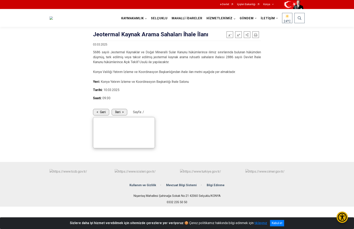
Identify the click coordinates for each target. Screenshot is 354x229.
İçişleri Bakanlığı (246, 4)
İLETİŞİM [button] (268, 18)
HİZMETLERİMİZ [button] (219, 18)
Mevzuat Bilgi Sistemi (181, 185)
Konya (266, 4)
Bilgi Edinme (216, 185)
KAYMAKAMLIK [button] (132, 18)
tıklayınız (260, 223)
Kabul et (277, 223)
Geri (103, 112)
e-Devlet (224, 4)
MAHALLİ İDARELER (187, 18)
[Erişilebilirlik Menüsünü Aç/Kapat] (342, 217)
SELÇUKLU (159, 18)
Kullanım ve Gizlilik (142, 185)
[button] (247, 34)
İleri (117, 112)
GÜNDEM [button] (247, 18)
